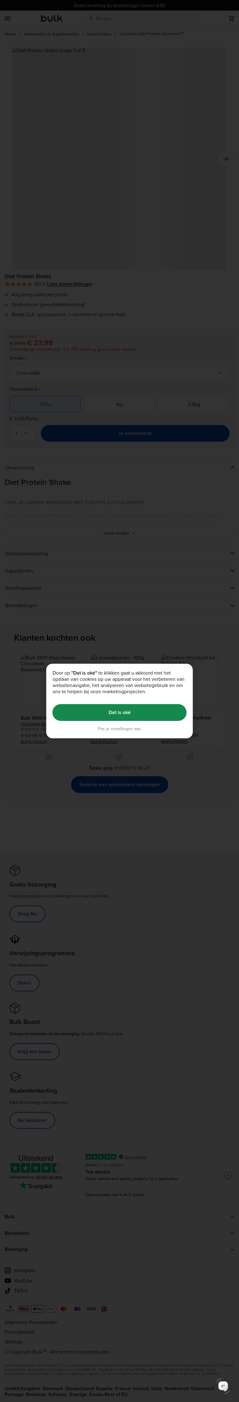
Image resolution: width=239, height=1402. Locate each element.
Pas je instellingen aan (119, 729)
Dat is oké (120, 712)
